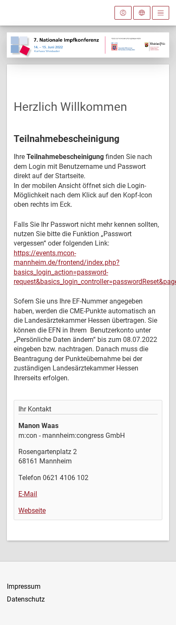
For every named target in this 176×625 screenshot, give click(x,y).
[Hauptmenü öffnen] (160, 13)
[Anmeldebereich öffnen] (123, 13)
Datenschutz (26, 599)
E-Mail (27, 494)
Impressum (24, 586)
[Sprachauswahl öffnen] (141, 13)
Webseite (32, 510)
